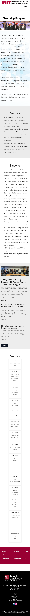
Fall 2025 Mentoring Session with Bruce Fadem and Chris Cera (13, 305)
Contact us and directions (15, 600)
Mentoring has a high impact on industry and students (12, 327)
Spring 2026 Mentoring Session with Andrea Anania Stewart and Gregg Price (13, 282)
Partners (15, 597)
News (15, 599)
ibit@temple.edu (21, 612)
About (15, 593)
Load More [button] (4, 345)
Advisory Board (15, 596)
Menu (27, 6)
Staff (15, 594)
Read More (3, 300)
